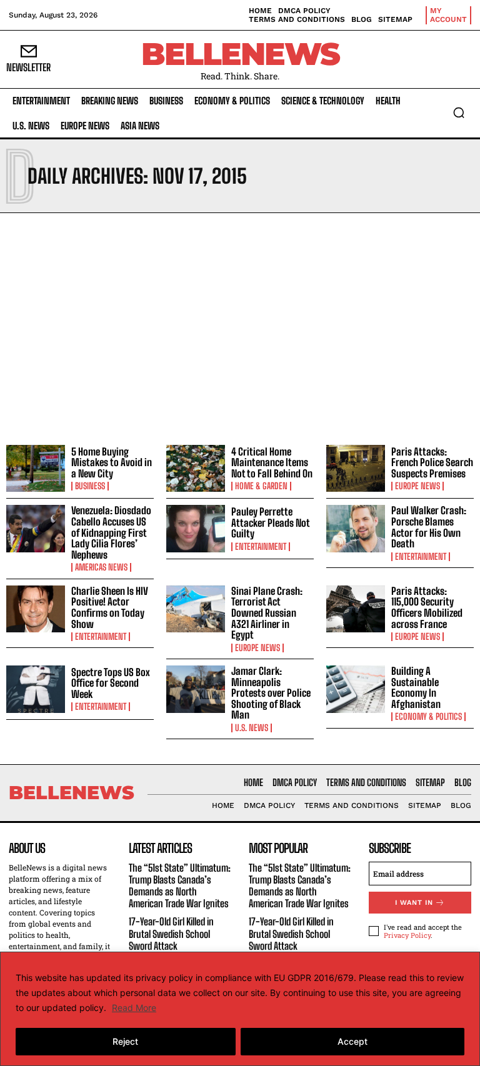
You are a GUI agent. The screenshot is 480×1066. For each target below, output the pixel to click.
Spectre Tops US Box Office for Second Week (110, 683)
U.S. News (251, 728)
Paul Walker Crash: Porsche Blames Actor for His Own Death (428, 526)
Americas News (101, 567)
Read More (134, 1007)
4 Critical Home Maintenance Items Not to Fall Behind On (271, 462)
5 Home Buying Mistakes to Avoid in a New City (111, 462)
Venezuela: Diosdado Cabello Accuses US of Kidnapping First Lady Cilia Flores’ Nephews (111, 532)
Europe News (417, 486)
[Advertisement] (240, 325)
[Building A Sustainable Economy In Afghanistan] (355, 689)
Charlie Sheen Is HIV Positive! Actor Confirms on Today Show (109, 607)
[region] (240, 1009)
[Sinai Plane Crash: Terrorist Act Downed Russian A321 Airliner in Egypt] (195, 609)
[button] (458, 112)
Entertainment (260, 546)
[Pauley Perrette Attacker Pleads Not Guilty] (195, 528)
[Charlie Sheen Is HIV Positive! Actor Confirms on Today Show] (35, 609)
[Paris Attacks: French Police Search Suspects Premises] (355, 468)
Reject (125, 1041)
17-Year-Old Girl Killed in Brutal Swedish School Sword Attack (171, 933)
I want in (414, 903)
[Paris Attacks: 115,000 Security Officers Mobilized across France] (355, 609)
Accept (353, 1041)
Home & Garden (261, 486)
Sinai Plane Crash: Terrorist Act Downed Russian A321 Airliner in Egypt (266, 612)
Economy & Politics (428, 716)
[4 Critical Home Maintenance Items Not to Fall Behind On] (195, 468)
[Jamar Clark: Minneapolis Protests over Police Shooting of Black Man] (195, 689)
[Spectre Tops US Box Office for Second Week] (35, 689)
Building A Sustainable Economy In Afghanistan (416, 687)
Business (90, 486)
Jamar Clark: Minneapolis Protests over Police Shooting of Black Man (271, 692)
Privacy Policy (407, 935)
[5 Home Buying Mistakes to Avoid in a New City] (35, 468)
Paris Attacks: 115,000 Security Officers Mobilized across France (426, 607)
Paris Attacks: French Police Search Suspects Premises (432, 462)
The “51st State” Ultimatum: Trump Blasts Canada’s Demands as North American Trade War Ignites (180, 886)
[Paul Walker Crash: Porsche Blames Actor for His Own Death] (355, 528)
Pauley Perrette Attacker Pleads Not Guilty (270, 522)
